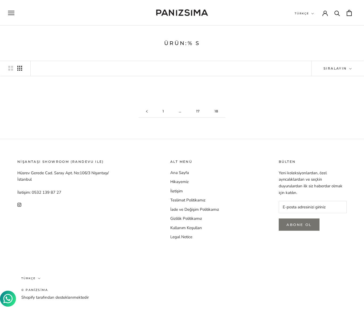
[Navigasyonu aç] (11, 13)
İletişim (176, 191)
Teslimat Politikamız (187, 200)
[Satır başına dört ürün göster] (19, 68)
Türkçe (302, 13)
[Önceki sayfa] (147, 111)
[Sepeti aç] (349, 13)
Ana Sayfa (179, 172)
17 (198, 111)
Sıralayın (335, 68)
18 (216, 111)
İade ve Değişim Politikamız (194, 209)
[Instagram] (19, 204)
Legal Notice (181, 237)
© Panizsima (34, 290)
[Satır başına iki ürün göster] (10, 68)
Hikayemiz (179, 181)
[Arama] (337, 13)
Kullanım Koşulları (186, 227)
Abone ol (299, 224)
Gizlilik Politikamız (186, 218)
